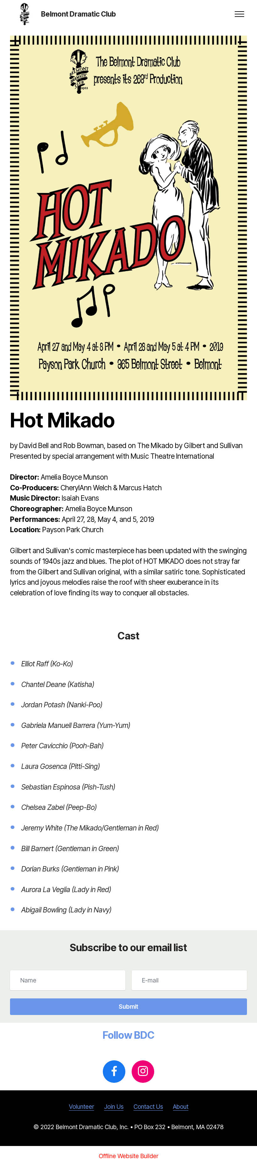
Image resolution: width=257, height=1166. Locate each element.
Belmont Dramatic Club (78, 14)
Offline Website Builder (128, 1156)
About (180, 1106)
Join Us (113, 1106)
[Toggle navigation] (239, 14)
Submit (128, 1006)
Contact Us (148, 1106)
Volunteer (81, 1106)
